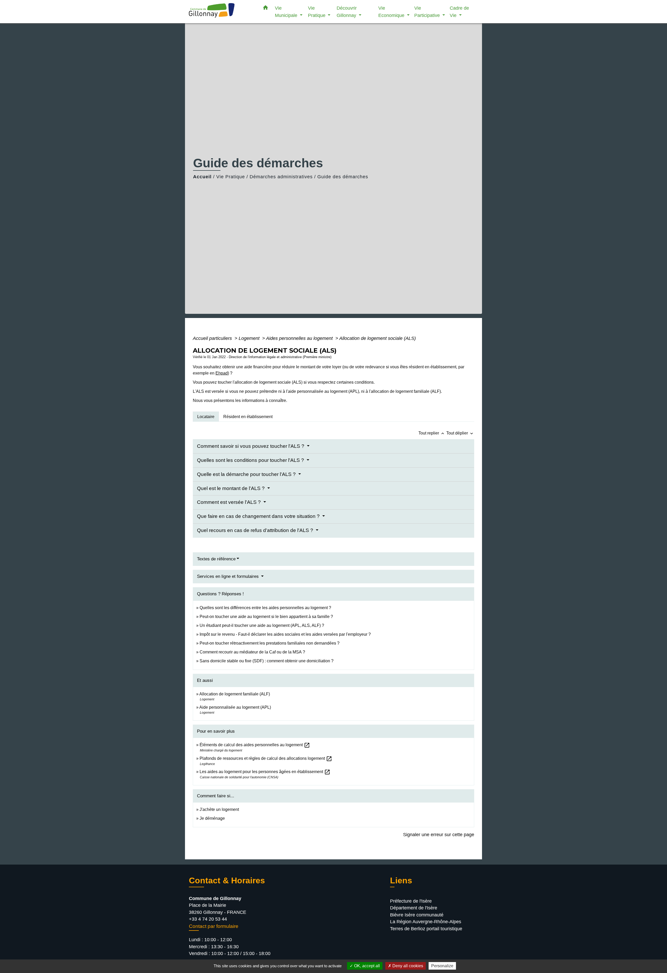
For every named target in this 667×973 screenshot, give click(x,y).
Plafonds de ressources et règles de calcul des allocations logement (266, 758)
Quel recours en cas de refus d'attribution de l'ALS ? (255, 530)
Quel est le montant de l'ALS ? (231, 488)
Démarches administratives (281, 176)
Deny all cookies (407, 966)
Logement (250, 338)
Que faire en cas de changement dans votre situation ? (259, 516)
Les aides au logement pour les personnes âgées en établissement (265, 771)
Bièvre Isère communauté (416, 914)
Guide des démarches (342, 176)
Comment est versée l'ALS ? (229, 502)
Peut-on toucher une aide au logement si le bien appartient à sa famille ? (266, 616)
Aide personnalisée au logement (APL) (235, 707)
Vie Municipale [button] (287, 11)
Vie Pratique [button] (317, 11)
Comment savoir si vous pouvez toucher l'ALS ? (251, 446)
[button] (265, 8)
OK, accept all (366, 966)
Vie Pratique (230, 176)
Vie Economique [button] (392, 11)
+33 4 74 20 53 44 (208, 919)
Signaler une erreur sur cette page (438, 834)
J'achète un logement (219, 809)
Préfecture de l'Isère (411, 901)
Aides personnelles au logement (300, 338)
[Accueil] (221, 11)
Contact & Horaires (227, 880)
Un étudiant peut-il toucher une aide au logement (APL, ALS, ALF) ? (262, 625)
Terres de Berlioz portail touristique (426, 928)
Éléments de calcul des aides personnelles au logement (255, 745)
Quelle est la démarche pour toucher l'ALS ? (247, 474)
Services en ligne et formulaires (228, 576)
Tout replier (431, 433)
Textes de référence (216, 558)
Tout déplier (460, 433)
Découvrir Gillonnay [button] (347, 11)
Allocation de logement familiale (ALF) (234, 694)
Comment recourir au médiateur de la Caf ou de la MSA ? (252, 652)
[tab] (206, 416)
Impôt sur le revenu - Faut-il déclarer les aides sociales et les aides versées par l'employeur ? (285, 634)
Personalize (442, 966)
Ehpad (221, 373)
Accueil (202, 176)
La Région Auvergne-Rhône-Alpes (425, 921)
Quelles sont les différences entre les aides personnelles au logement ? (265, 607)
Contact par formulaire (213, 926)
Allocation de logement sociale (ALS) (377, 338)
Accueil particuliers (213, 338)
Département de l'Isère (413, 907)
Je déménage (212, 818)
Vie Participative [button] (427, 11)
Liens (401, 880)
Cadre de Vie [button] (459, 11)
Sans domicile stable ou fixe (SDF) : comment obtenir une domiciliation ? (267, 661)
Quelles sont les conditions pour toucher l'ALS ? (251, 460)
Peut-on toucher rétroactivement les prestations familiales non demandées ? (269, 643)
